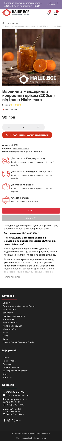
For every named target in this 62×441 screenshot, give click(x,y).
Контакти (7, 377)
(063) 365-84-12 (12, 411)
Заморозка (8, 312)
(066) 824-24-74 (12, 402)
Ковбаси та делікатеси (14, 316)
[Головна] (3, 23)
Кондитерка (8, 319)
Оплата (6, 357)
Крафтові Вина (10, 322)
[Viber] (12, 420)
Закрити (51, 4)
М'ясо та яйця (9, 329)
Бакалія (6, 303)
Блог (5, 374)
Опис (31, 210)
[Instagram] (8, 420)
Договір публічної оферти (15, 370)
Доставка (7, 364)
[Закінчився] (27, 135)
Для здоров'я (9, 309)
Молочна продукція (12, 326)
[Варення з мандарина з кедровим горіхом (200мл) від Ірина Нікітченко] (31, 57)
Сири (5, 339)
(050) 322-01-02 (15, 391)
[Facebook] (4, 420)
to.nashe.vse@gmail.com (17, 395)
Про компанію (10, 361)
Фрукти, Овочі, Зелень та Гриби (18, 342)
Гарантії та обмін (11, 367)
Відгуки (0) (31, 218)
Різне (5, 335)
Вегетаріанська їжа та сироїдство (19, 306)
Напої (5, 332)
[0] (48, 14)
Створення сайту (23, 438)
